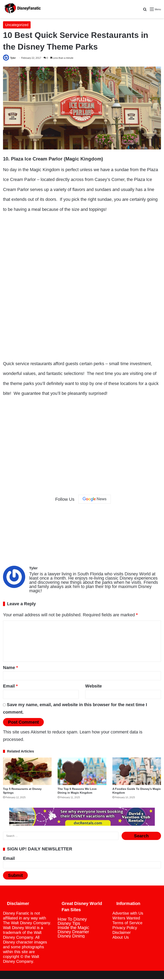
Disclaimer (121, 932)
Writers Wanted (126, 918)
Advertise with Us (127, 913)
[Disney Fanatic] (22, 9)
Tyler (13, 58)
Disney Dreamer (73, 931)
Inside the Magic (73, 927)
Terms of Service (127, 923)
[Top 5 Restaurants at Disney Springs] (27, 771)
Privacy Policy (124, 927)
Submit (15, 875)
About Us (120, 937)
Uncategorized (16, 25)
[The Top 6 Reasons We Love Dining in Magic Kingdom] (82, 771)
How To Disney (72, 919)
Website (93, 686)
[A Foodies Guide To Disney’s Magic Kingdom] (136, 771)
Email (10, 686)
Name (10, 667)
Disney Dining (71, 935)
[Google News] (94, 499)
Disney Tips (69, 923)
